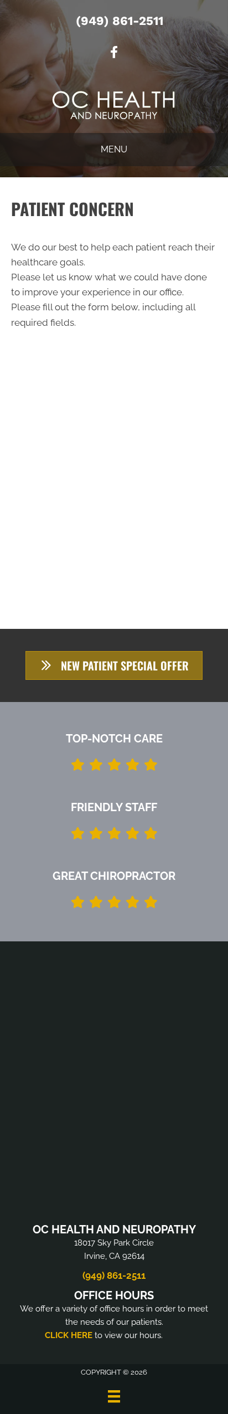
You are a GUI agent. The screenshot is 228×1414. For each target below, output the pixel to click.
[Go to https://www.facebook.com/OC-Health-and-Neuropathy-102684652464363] (114, 53)
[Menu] (114, 1396)
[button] (114, 665)
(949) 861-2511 (119, 21)
